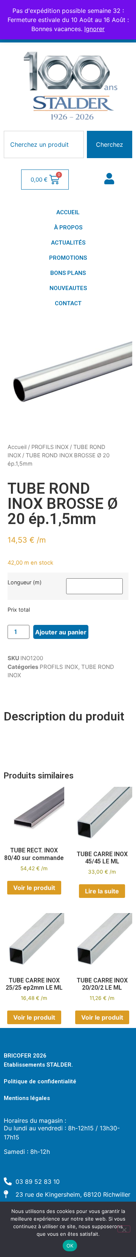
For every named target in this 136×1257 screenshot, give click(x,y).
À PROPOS (68, 227)
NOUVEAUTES (68, 288)
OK (70, 1246)
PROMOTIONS (68, 257)
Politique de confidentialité (40, 1081)
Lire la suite (102, 891)
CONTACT (68, 303)
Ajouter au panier (61, 632)
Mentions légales (27, 1098)
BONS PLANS (68, 273)
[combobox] (44, 144)
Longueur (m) (25, 582)
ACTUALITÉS (68, 242)
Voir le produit (34, 887)
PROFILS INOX (49, 447)
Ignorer (94, 29)
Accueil (17, 447)
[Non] (123, 1229)
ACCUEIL (68, 212)
